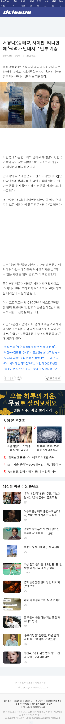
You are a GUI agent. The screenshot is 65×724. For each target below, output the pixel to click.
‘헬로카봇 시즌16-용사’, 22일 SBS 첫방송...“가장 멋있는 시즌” (32, 369)
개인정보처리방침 (53, 701)
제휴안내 (18, 701)
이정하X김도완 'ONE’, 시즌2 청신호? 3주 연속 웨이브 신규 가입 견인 (32, 353)
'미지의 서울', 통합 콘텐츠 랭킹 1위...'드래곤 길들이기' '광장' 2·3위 (32, 358)
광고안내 (29, 701)
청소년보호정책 (22, 704)
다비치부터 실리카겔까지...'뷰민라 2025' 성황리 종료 (32, 364)
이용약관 (39, 701)
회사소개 (7, 701)
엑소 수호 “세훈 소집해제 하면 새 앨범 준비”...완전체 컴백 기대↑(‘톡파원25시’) (32, 347)
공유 (19, 378)
